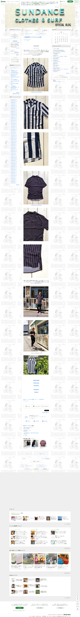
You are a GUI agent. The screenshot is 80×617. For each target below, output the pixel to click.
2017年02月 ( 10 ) (14, 135)
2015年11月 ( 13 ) (14, 156)
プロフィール (13, 42)
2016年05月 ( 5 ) (13, 147)
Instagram (45, 421)
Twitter (29, 421)
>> (63, 32)
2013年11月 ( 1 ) (13, 176)
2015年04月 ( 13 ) (14, 166)
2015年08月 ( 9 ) (13, 160)
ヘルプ (69, 616)
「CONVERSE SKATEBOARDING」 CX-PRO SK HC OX (15, 87)
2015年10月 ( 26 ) (14, 157)
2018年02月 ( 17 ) (14, 117)
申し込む (60, 607)
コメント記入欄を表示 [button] (46, 458)
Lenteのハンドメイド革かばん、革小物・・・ (61, 56)
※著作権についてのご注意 (56, 81)
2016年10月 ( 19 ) (14, 141)
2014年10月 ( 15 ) (14, 175)
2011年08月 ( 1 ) (13, 181)
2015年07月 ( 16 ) (14, 162)
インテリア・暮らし (34, 529)
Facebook (37, 421)
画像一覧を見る (16, 93)
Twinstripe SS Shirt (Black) (36, 205)
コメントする (36, 461)
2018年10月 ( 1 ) (13, 108)
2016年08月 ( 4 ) (13, 144)
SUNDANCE (40, 16)
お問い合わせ (39, 616)
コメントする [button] (37, 406)
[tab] (15, 513)
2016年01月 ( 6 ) (13, 153)
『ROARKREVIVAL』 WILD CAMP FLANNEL (31, 432)
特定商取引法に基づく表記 (61, 616)
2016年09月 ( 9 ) (13, 142)
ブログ (27, 40)
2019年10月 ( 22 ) (14, 99)
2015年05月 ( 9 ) (13, 165)
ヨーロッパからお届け (55, 529)
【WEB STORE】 (36, 380)
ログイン (76, 1)
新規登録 (70, 1)
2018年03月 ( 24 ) (14, 115)
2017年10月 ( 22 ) (14, 123)
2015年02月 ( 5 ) (13, 169)
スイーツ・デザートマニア (16, 529)
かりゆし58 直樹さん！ (14, 79)
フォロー (32, 418)
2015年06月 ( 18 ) (14, 163)
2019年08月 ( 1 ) (13, 102)
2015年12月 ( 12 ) (14, 154)
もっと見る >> (25, 435)
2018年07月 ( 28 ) (14, 109)
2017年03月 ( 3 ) (13, 133)
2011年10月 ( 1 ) (13, 178)
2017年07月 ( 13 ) (14, 127)
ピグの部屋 (17, 42)
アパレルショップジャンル (15, 53)
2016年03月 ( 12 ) (14, 150)
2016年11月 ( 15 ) (13, 139)
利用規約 (44, 616)
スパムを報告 (32, 616)
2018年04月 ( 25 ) (14, 114)
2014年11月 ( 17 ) (14, 173)
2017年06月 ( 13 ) (14, 129)
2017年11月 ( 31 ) (14, 121)
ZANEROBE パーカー (27, 430)
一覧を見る (67, 73)
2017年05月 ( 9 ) (13, 130)
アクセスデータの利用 (52, 616)
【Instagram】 (36, 389)
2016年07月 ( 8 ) (13, 145)
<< (58, 32)
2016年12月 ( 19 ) (14, 138)
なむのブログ (55, 66)
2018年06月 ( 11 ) (14, 111)
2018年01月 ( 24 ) (14, 118)
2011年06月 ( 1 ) (13, 182)
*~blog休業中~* (56, 53)
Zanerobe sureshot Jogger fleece (14, 75)
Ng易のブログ (55, 63)
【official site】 (36, 383)
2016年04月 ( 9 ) (13, 148)
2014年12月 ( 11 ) (14, 172)
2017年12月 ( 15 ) (14, 120)
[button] (77, 609)
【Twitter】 (36, 392)
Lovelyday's (55, 71)
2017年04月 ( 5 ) (13, 132)
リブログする (45, 406)
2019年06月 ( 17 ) (14, 105)
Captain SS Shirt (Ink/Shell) (36, 92)
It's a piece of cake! (56, 61)
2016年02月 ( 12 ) (14, 151)
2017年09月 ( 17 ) (14, 124)
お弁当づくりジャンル (15, 513)
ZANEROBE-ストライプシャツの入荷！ (33, 37)
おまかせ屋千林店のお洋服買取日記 (59, 51)
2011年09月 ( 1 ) (13, 179)
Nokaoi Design (55, 58)
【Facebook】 (36, 385)
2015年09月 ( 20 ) (14, 159)
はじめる (19, 607)
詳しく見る (40, 607)
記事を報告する (46, 412)
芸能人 (22, 513)
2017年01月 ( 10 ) (14, 136)
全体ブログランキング (14, 51)
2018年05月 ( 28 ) (14, 112)
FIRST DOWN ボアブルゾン (28, 427)
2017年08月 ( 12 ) (14, 126)
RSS (55, 80)
